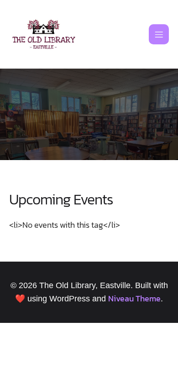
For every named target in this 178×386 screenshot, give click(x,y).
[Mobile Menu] (159, 34)
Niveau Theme (134, 298)
